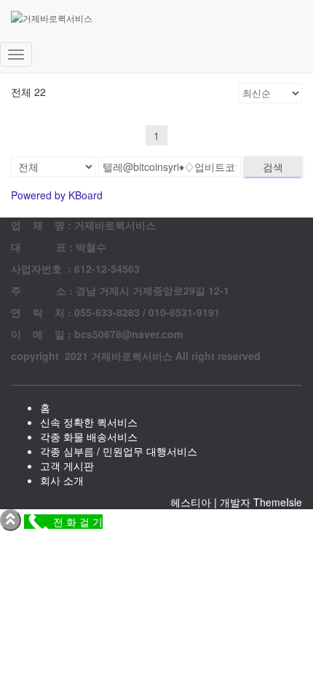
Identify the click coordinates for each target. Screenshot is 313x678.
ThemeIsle (277, 502)
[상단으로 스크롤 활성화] (10, 520)
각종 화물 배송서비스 (89, 436)
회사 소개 (62, 480)
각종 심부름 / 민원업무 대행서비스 (118, 451)
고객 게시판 (67, 465)
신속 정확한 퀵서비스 (89, 422)
